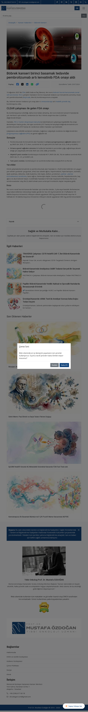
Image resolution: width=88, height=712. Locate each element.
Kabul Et (64, 365)
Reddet (54, 365)
